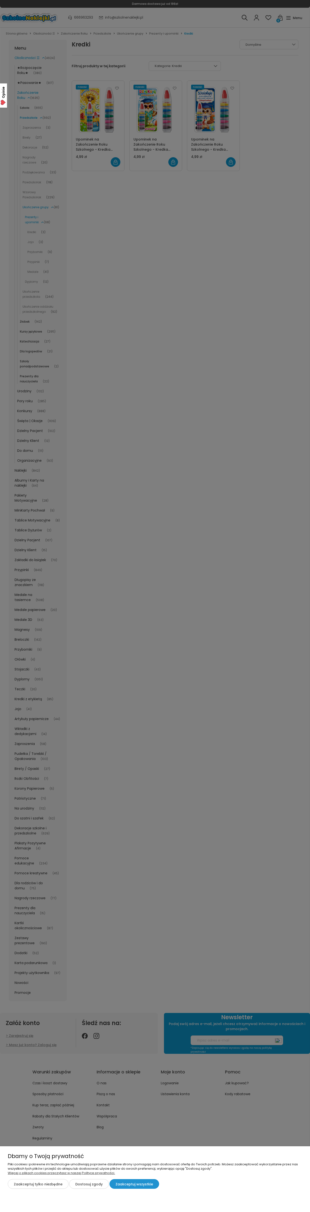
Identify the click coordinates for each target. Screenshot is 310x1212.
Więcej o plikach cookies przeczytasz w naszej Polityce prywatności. (61, 1173)
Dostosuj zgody (89, 1184)
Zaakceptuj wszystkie (134, 1184)
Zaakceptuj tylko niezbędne (38, 1184)
